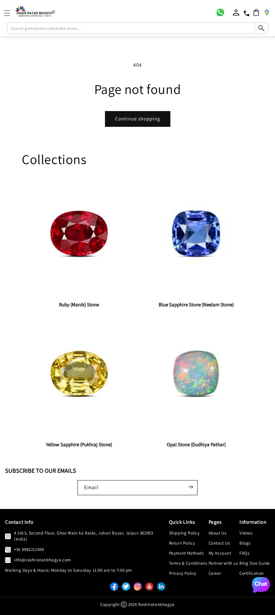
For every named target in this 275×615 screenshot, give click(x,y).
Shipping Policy (184, 533)
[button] (256, 12)
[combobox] (137, 28)
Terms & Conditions (188, 563)
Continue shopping (137, 118)
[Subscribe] (190, 487)
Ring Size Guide (254, 563)
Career (215, 573)
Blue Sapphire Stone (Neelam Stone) (196, 304)
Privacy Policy (183, 573)
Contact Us (219, 543)
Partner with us (223, 563)
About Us (217, 533)
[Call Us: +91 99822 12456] (8, 550)
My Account (220, 553)
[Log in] (236, 12)
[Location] (266, 12)
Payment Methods (186, 553)
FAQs (244, 553)
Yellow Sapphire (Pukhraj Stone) (79, 444)
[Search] (261, 28)
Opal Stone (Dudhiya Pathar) (196, 444)
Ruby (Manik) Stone (79, 304)
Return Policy (182, 543)
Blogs (245, 543)
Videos (246, 533)
